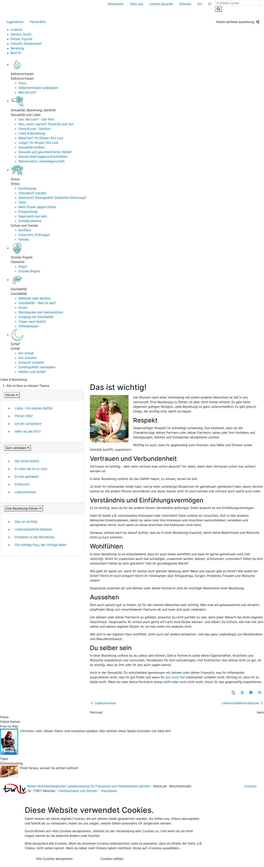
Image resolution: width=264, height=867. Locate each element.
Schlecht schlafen (31, 362)
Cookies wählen (111, 859)
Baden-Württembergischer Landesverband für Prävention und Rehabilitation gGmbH (88, 786)
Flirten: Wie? (24, 416)
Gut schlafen (27, 358)
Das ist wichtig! (26, 521)
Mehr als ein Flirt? (28, 431)
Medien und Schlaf (31, 372)
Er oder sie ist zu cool (31, 469)
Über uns (136, 4)
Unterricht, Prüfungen (34, 235)
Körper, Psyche (21, 39)
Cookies (250, 786)
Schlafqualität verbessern (36, 367)
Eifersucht (22, 484)
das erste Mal (175, 677)
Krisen (22, 307)
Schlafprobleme (29, 221)
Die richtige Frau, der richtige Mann (40, 545)
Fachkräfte (37, 22)
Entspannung (27, 211)
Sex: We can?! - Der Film (36, 119)
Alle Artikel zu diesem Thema (27, 386)
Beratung (17, 48)
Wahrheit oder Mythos (34, 298)
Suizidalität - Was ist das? (37, 303)
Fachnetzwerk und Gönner (78, 791)
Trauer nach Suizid (31, 321)
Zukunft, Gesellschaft (26, 43)
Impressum (109, 791)
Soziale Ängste (29, 271)
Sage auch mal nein (32, 216)
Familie (23, 239)
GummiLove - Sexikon (34, 129)
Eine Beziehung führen (22, 508)
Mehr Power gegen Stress (37, 207)
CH (199, 4)
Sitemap (185, 4)
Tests (22, 83)
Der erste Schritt (27, 461)
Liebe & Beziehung (31, 133)
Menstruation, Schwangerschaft (41, 161)
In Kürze (16, 30)
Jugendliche (15, 22)
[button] (233, 692)
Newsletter (116, 4)
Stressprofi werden (32, 193)
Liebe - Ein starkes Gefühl (34, 408)
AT (210, 4)
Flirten (10, 395)
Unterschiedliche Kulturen (33, 529)
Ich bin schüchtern (28, 424)
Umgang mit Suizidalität (36, 317)
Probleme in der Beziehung (34, 537)
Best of (16, 53)
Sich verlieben (16, 448)
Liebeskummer (25, 492)
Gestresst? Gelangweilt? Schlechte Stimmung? (52, 198)
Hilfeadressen (28, 326)
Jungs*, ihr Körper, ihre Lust (38, 143)
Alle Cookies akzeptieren (54, 859)
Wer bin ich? (27, 92)
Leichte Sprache (161, 4)
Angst (22, 266)
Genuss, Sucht (21, 34)
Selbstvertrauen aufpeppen (38, 88)
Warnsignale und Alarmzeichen (40, 312)
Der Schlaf (26, 353)
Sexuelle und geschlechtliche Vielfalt (45, 152)
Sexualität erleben (31, 147)
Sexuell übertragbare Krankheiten (42, 156)
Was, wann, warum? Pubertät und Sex (45, 124)
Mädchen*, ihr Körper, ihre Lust (40, 138)
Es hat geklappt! (27, 476)
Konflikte (24, 230)
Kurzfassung (27, 188)
